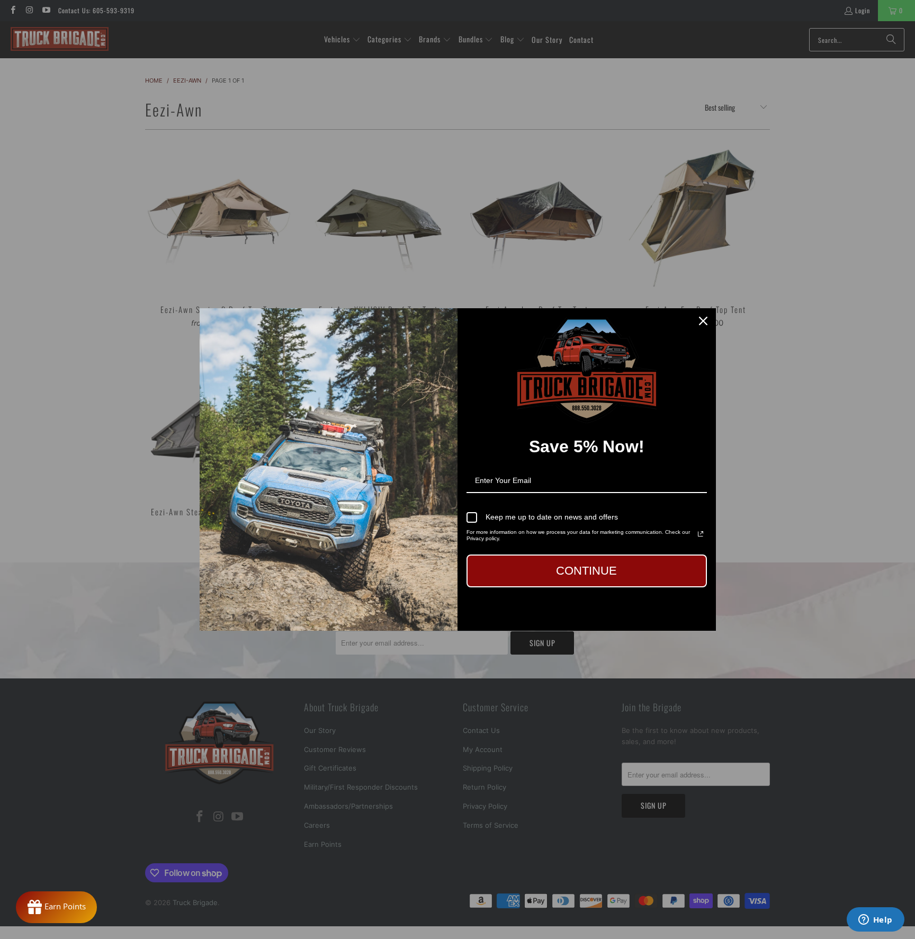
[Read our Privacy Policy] (700, 533)
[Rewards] (56, 907)
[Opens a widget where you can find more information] (875, 920)
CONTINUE (586, 570)
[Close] (703, 321)
